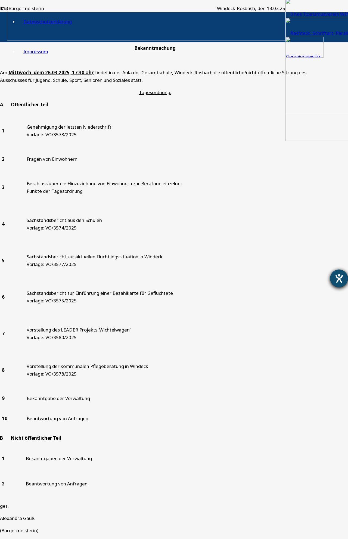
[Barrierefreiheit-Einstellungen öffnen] (339, 278)
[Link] (146, 39)
